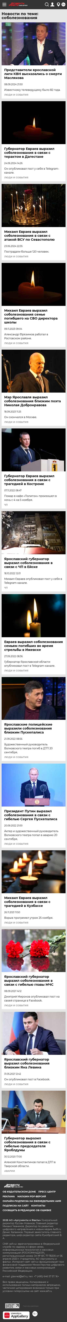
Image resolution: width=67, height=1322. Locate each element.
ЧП (6, 505)
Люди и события (16, 95)
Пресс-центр (47, 1191)
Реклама (9, 1196)
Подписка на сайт (16, 1205)
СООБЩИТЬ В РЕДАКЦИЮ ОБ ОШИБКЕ (27, 1210)
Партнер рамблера (30, 1306)
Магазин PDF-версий (31, 1196)
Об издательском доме (19, 1191)
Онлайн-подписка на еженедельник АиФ (32, 1201)
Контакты (38, 1205)
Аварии (9, 1171)
